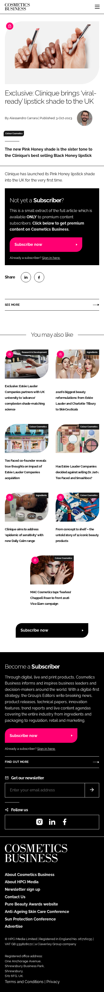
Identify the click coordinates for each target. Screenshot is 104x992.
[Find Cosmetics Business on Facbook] (64, 823)
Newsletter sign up (22, 889)
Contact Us (15, 897)
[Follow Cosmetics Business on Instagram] (39, 823)
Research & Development (34, 352)
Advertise (14, 926)
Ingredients (92, 352)
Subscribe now (28, 244)
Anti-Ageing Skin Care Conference (37, 911)
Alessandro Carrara (23, 118)
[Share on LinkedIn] (26, 277)
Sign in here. (51, 258)
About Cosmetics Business (29, 874)
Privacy (53, 981)
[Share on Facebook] (39, 277)
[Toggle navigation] (97, 6)
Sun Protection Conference (30, 919)
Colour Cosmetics (13, 133)
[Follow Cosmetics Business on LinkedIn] (52, 823)
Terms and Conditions (24, 981)
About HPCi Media (21, 882)
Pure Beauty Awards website (31, 904)
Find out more (17, 762)
